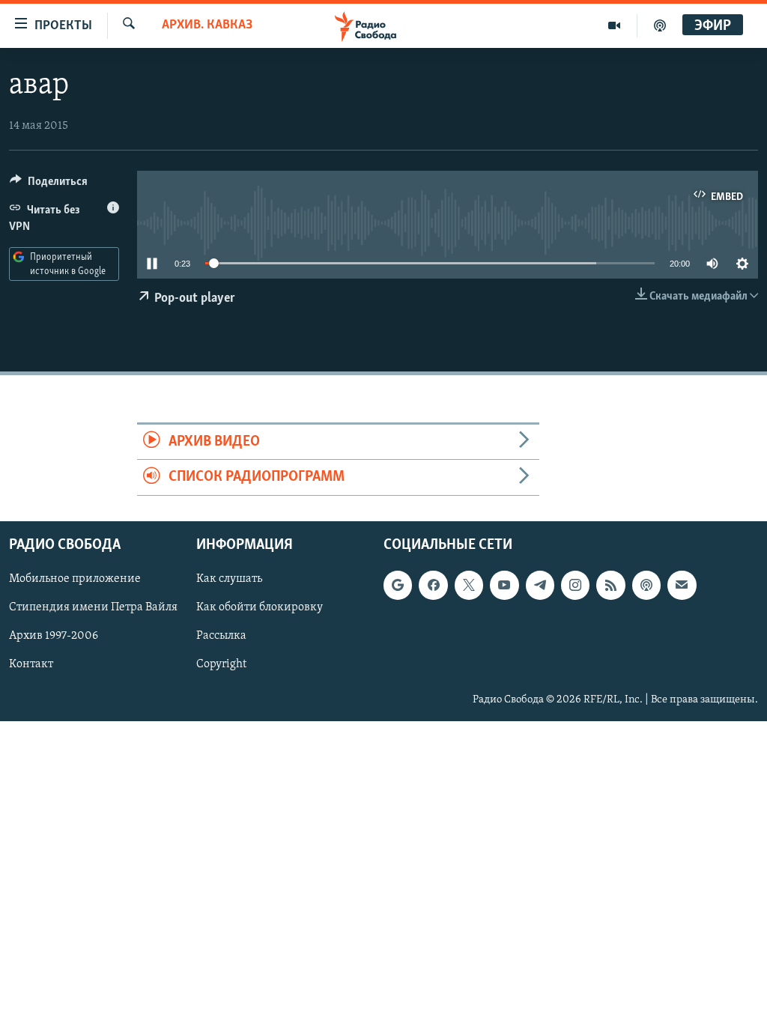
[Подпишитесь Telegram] (540, 585)
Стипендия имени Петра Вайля (93, 607)
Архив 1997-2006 (53, 636)
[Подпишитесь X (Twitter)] (469, 585)
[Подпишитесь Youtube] (504, 585)
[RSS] (610, 585)
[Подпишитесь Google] (398, 585)
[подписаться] (681, 585)
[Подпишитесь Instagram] (575, 585)
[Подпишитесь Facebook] (433, 585)
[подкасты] (659, 25)
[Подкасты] (646, 585)
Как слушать (229, 579)
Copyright (221, 664)
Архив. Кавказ (207, 25)
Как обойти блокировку (259, 607)
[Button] (49, 185)
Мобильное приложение (75, 579)
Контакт (31, 664)
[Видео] (614, 25)
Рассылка (221, 636)
